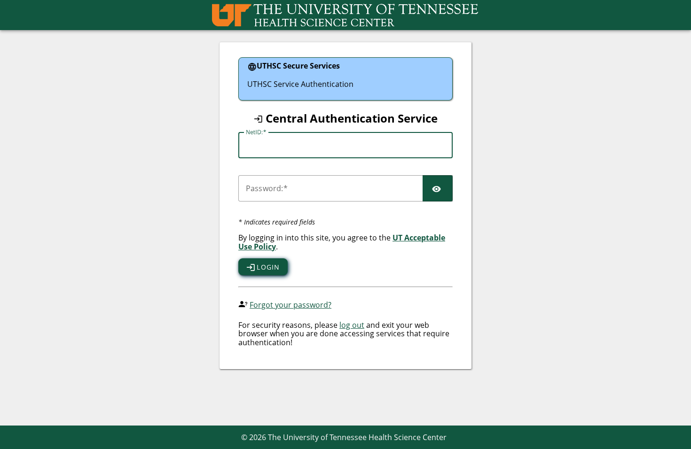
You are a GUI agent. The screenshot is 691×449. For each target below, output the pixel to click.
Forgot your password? (290, 305)
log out (351, 325)
